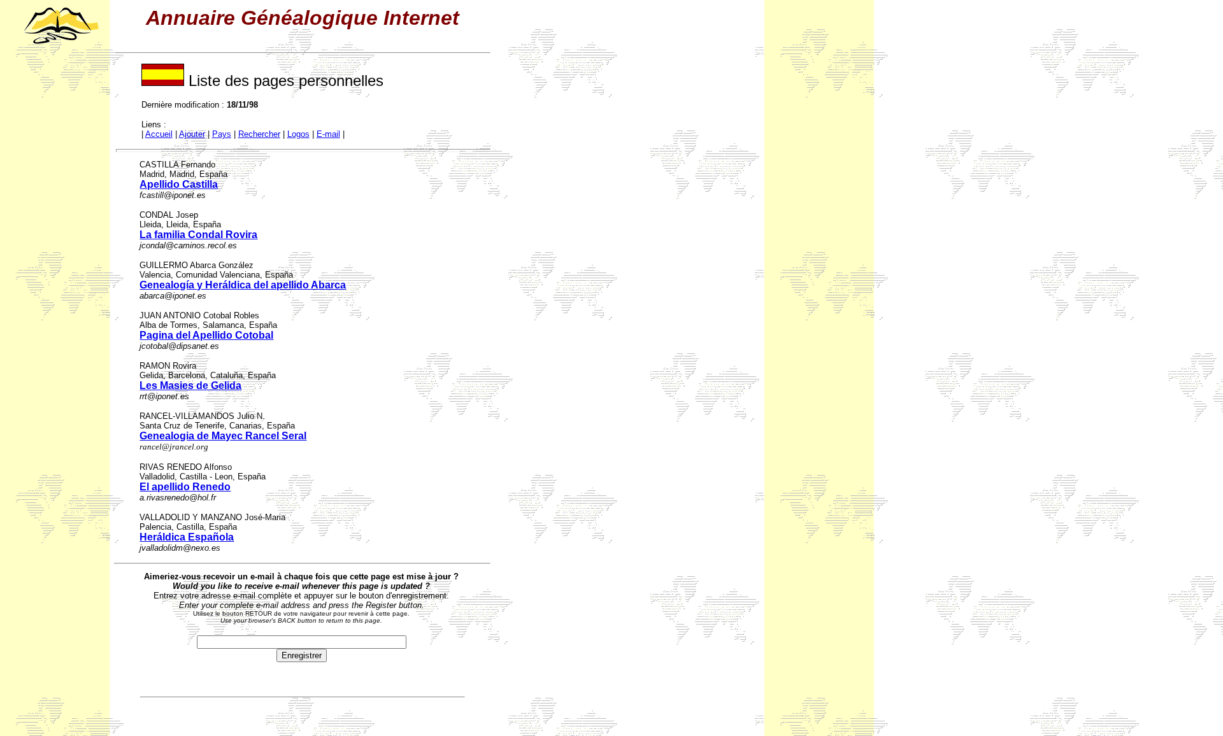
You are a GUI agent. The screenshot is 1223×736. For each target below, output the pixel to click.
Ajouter (192, 134)
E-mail (328, 134)
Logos (298, 134)
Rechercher (259, 134)
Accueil (159, 134)
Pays (221, 134)
